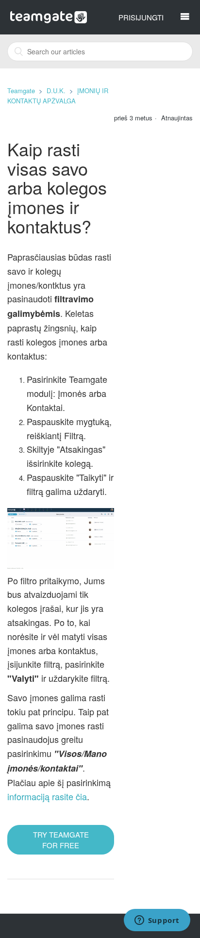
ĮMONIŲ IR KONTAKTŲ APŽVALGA (57, 95)
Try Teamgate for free (61, 839)
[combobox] (100, 51)
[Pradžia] (48, 16)
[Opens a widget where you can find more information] (156, 921)
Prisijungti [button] (141, 17)
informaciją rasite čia (47, 796)
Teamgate (21, 90)
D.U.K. (56, 90)
